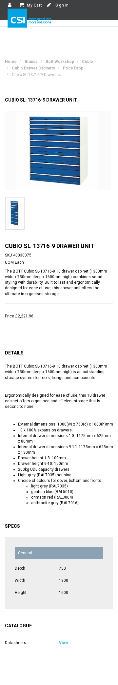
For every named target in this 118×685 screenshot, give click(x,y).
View (63, 642)
